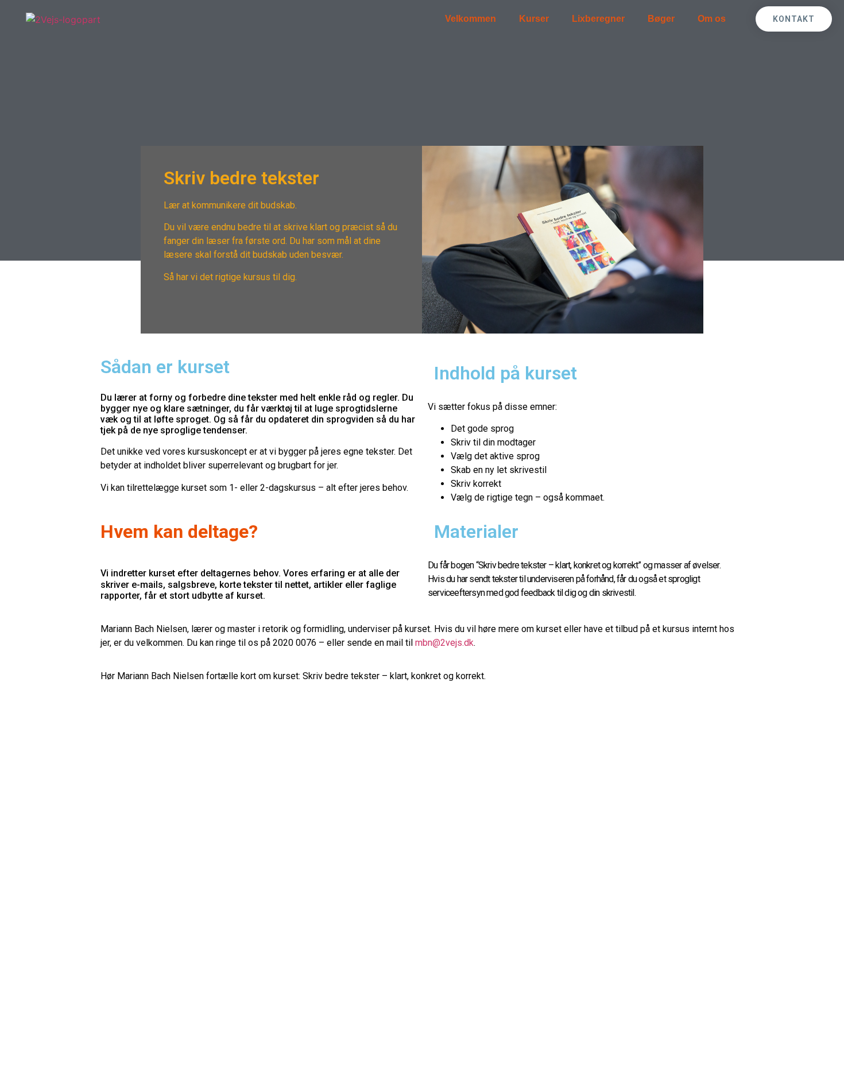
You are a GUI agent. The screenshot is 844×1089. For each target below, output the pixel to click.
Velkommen (470, 19)
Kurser (534, 19)
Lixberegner (598, 19)
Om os (712, 19)
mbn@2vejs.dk (444, 642)
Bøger (661, 19)
